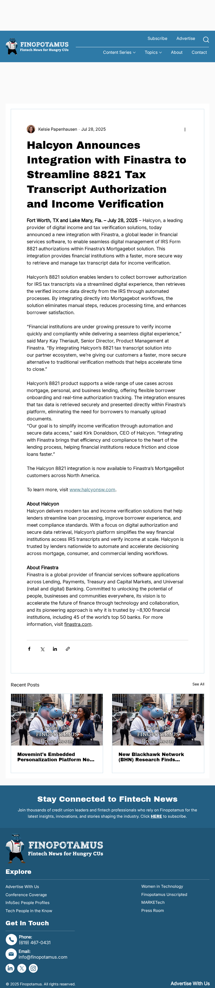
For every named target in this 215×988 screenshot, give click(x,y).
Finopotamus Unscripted (164, 894)
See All (198, 684)
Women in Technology (162, 886)
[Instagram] (33, 968)
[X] (21, 968)
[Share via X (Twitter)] (42, 648)
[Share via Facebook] (29, 648)
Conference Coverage (26, 894)
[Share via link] (67, 648)
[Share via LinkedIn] (54, 648)
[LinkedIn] (10, 968)
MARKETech (153, 902)
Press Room (152, 910)
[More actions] (185, 129)
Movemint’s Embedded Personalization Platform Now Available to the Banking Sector (55, 757)
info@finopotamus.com (43, 957)
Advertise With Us (22, 886)
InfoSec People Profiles (28, 902)
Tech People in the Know (29, 910)
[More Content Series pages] (134, 52)
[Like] (206, 39)
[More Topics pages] (160, 52)
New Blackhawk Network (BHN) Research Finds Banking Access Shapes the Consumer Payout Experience (157, 757)
